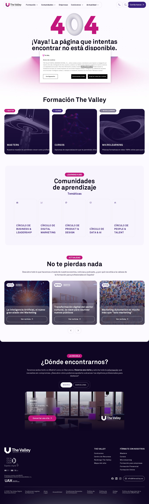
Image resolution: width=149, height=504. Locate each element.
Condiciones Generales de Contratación (74, 492)
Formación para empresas (131, 463)
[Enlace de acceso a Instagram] (120, 478)
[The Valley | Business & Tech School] (13, 5)
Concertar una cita (41, 418)
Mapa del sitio (100, 463)
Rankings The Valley (102, 460)
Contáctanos (136, 5)
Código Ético (115, 492)
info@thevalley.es (135, 478)
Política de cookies (87, 66)
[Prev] (71, 330)
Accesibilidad (57, 492)
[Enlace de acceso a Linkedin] (116, 478)
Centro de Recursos (102, 456)
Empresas (63, 5)
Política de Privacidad (103, 492)
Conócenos (76, 5)
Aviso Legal (46, 492)
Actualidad (91, 5)
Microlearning (126, 460)
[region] (75, 66)
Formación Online (127, 470)
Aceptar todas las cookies (97, 76)
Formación (31, 5)
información (112, 370)
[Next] (78, 330)
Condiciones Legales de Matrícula (32, 492)
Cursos (123, 456)
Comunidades (47, 5)
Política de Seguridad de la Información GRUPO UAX (131, 492)
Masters (123, 453)
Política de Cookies (91, 492)
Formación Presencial (129, 466)
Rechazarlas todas (78, 76)
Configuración (50, 76)
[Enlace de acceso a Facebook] (112, 478)
